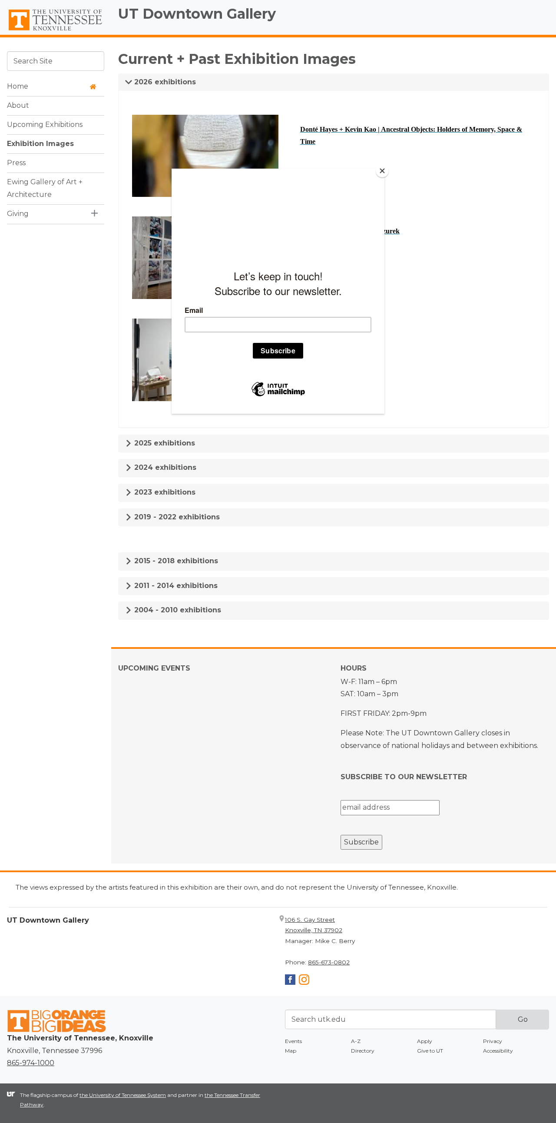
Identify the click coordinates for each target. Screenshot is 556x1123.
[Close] (382, 170)
